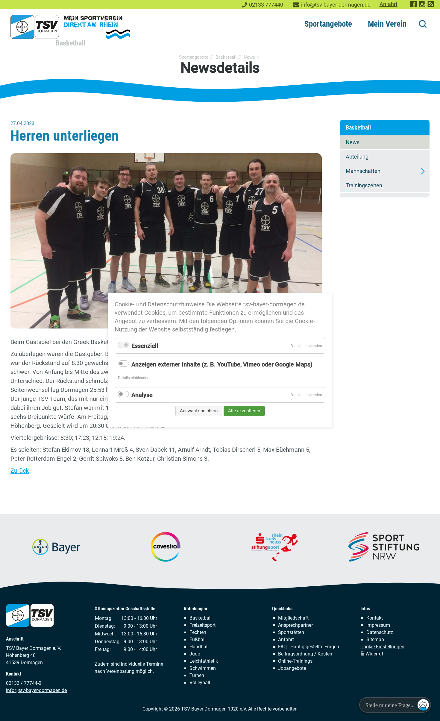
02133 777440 (266, 5)
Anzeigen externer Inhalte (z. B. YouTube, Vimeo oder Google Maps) (221, 364)
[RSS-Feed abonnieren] (431, 6)
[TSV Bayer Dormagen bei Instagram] (422, 6)
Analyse (142, 394)
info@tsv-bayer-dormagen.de (336, 5)
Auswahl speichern (199, 410)
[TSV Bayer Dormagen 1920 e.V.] (70, 27)
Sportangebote (328, 24)
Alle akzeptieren (244, 410)
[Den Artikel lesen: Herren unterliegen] (166, 240)
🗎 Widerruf (371, 654)
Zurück (19, 470)
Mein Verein (387, 24)
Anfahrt (388, 4)
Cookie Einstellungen (382, 646)
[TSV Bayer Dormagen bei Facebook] (413, 6)
